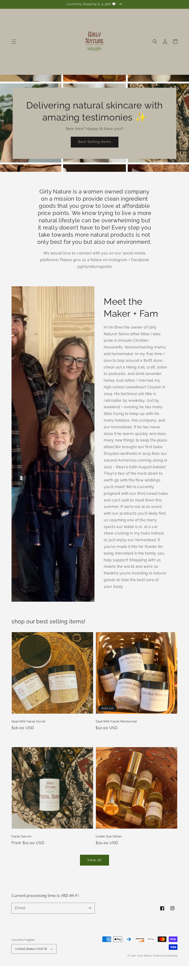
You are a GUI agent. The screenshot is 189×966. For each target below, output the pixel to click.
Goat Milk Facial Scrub (28, 721)
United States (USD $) (31, 949)
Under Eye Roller (109, 836)
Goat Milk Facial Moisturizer (116, 721)
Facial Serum (21, 836)
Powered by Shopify (165, 955)
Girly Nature (145, 955)
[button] (14, 41)
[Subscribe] (89, 908)
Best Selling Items (94, 142)
